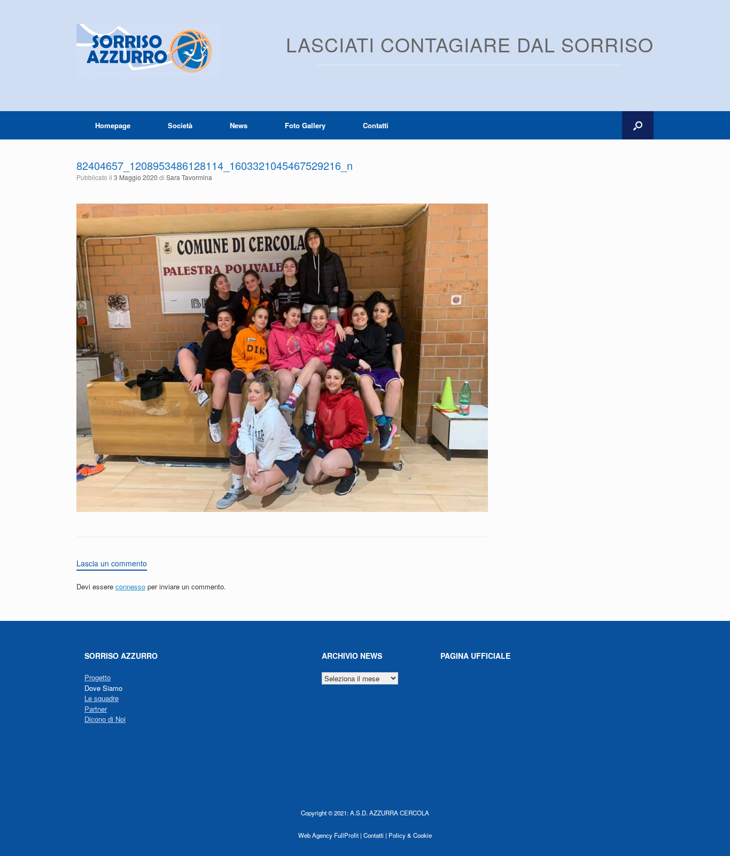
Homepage (112, 125)
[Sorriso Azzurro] (148, 51)
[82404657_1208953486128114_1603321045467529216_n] (282, 509)
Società (180, 125)
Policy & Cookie (410, 835)
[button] (638, 125)
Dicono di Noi (105, 719)
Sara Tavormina (189, 177)
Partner (95, 709)
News (238, 125)
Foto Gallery (305, 125)
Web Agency (315, 835)
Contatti (376, 125)
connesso (130, 586)
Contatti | (375, 835)
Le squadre (101, 698)
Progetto (97, 677)
